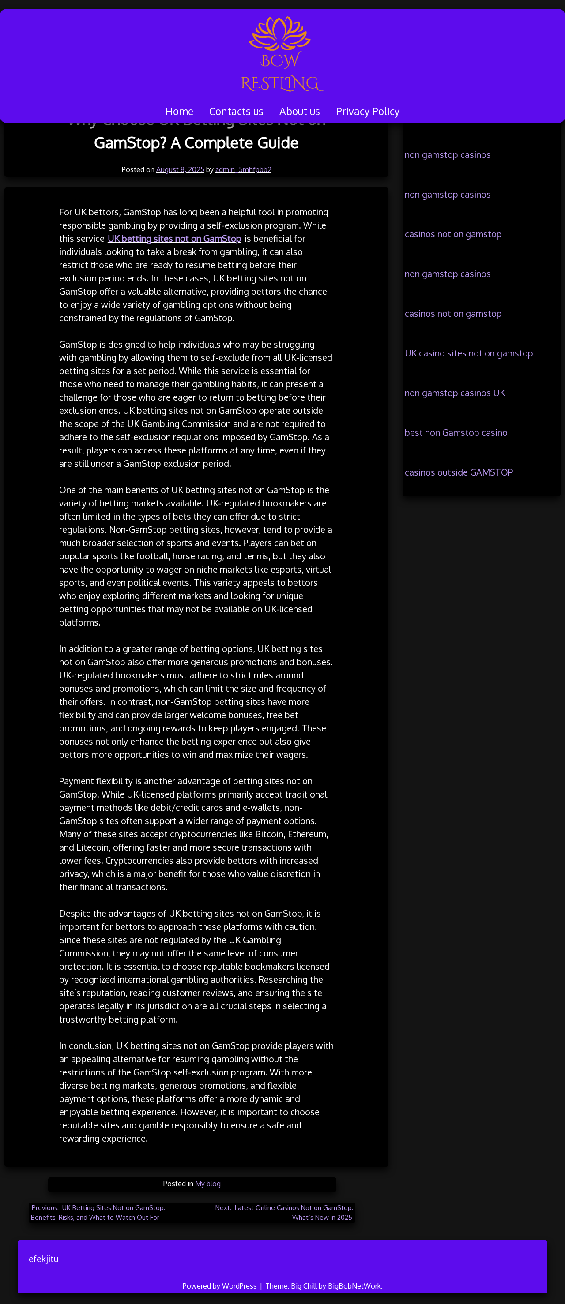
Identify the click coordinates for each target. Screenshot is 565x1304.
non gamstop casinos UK (455, 392)
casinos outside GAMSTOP (459, 472)
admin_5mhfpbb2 (243, 169)
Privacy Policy (367, 111)
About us (299, 111)
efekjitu (44, 1258)
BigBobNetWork (354, 1286)
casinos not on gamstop (453, 234)
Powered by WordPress (221, 1286)
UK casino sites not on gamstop (469, 353)
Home (179, 111)
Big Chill (304, 1286)
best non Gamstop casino (456, 432)
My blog (208, 1183)
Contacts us (236, 111)
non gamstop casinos (448, 154)
